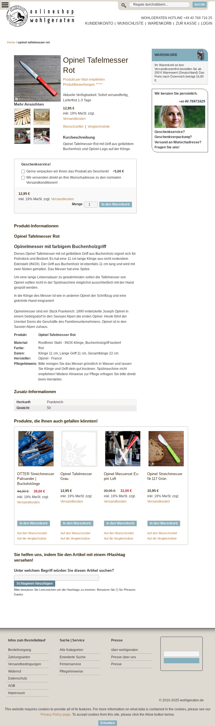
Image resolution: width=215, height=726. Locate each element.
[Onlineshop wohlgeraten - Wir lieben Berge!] (42, 16)
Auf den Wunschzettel (32, 533)
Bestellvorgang (19, 650)
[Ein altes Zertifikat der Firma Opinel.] (41, 116)
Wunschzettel (73, 127)
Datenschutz (17, 678)
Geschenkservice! (36, 164)
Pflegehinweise (71, 671)
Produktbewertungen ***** (83, 85)
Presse (116, 664)
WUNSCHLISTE (130, 23)
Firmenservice (70, 664)
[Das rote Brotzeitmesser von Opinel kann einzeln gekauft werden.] (37, 58)
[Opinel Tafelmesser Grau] (79, 450)
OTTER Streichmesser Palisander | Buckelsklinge (35, 479)
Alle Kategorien (71, 650)
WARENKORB (160, 23)
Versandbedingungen (24, 664)
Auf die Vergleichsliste (31, 538)
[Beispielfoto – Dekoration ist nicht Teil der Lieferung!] (22, 135)
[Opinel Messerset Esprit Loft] (123, 450)
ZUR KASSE (186, 23)
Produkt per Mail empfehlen (84, 79)
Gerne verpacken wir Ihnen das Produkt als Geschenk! (75, 171)
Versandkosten (74, 119)
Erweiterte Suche (73, 657)
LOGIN (206, 23)
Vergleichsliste (99, 127)
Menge (77, 204)
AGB (11, 686)
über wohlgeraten (124, 650)
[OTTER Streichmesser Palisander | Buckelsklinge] (36, 450)
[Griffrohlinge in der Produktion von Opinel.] (22, 116)
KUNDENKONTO (99, 23)
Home (11, 42)
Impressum (16, 693)
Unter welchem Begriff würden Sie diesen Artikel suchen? (64, 570)
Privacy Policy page (56, 714)
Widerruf (14, 671)
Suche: (125, 5)
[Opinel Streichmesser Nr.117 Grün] (166, 450)
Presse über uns (123, 657)
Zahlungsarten (19, 657)
